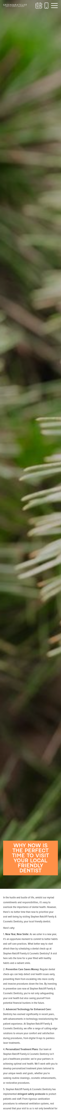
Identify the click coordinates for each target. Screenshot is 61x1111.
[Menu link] (54, 5)
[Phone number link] (46, 5)
